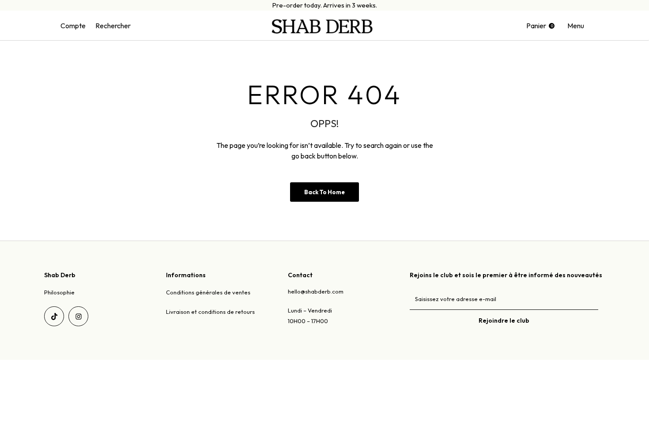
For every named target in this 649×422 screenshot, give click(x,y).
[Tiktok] (54, 316)
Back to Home (324, 192)
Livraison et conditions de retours (210, 311)
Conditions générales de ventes (208, 292)
